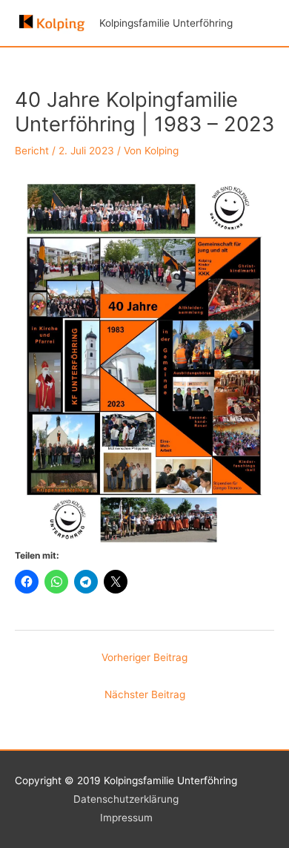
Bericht (32, 151)
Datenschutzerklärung (126, 799)
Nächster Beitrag (144, 694)
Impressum (126, 818)
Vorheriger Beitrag (144, 657)
